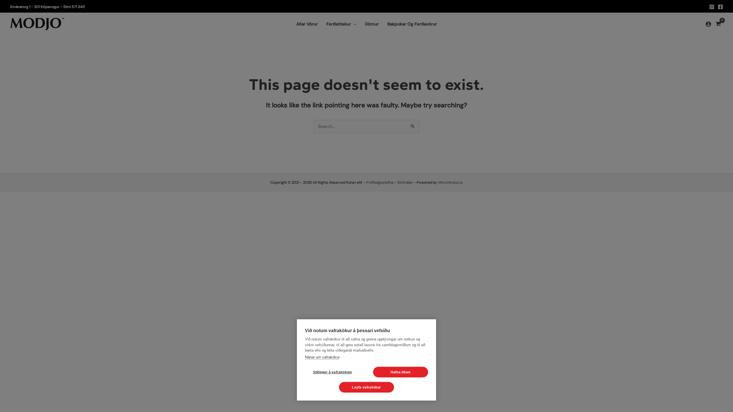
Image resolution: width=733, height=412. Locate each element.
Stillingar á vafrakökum (332, 372)
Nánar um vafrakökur (322, 357)
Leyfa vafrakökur (366, 387)
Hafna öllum (401, 372)
